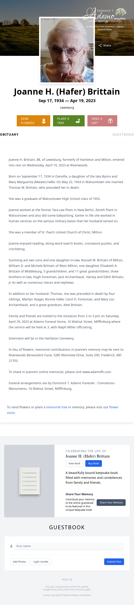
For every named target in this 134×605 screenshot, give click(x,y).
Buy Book (93, 463)
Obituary (9, 134)
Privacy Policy (57, 589)
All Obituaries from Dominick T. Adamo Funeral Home (105, 28)
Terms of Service (76, 589)
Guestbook (123, 134)
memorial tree (56, 407)
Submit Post (114, 561)
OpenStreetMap (71, 595)
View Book (74, 463)
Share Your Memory (111, 502)
